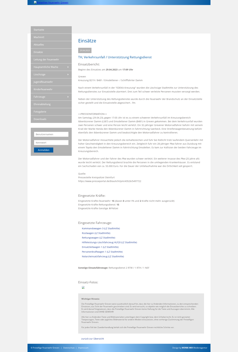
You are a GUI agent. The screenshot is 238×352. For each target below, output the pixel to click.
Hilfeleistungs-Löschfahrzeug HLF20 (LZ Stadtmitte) (109, 242)
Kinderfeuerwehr (43, 89)
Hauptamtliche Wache (46, 66)
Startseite (39, 29)
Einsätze (38, 52)
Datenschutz (69, 347)
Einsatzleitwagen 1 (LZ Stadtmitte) (100, 247)
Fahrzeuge (39, 96)
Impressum (83, 347)
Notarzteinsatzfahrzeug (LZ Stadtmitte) (103, 256)
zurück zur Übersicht (92, 338)
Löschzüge (39, 74)
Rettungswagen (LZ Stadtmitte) (98, 237)
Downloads (40, 119)
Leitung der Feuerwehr (46, 59)
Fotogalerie (40, 111)
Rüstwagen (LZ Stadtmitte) (96, 233)
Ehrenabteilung (42, 104)
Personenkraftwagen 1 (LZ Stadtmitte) (102, 251)
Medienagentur (194, 347)
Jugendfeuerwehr (43, 81)
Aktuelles (39, 44)
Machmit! (39, 37)
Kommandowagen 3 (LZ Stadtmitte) (101, 228)
